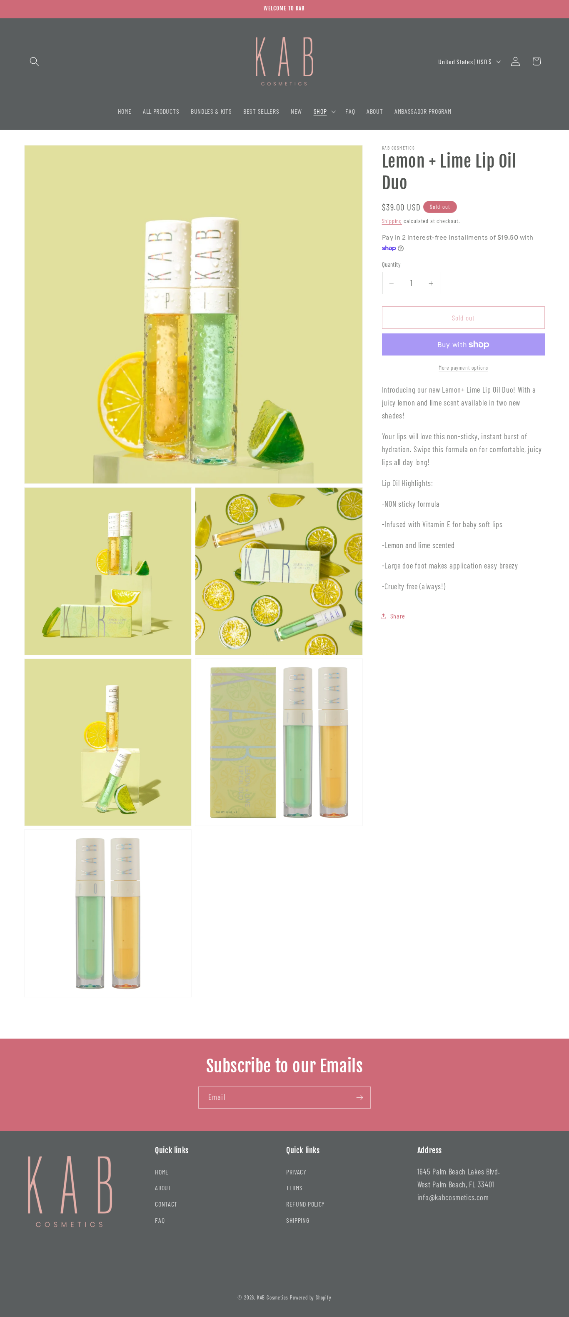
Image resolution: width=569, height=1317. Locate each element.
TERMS (294, 1188)
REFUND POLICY (305, 1204)
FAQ (160, 1220)
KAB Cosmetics (272, 1297)
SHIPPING (297, 1220)
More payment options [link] (463, 367)
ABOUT (163, 1188)
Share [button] (397, 616)
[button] (34, 61)
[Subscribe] (359, 1098)
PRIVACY (296, 1171)
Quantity (391, 264)
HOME (162, 1171)
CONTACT (166, 1204)
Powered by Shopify (311, 1297)
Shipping (392, 220)
